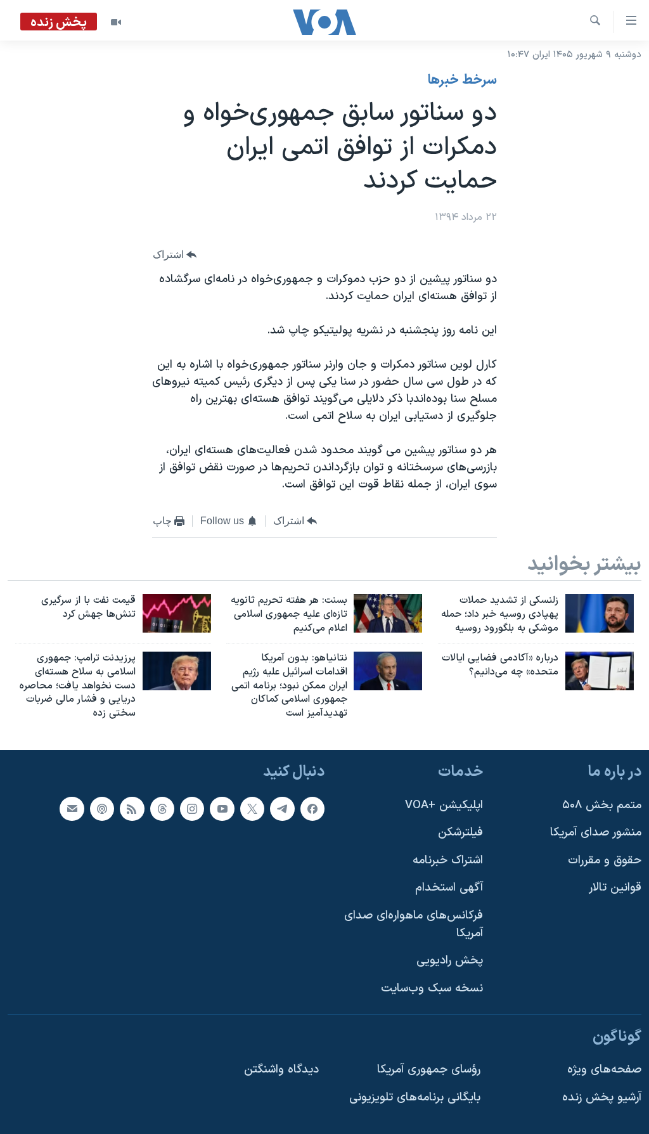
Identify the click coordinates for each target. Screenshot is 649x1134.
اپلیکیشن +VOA (444, 805)
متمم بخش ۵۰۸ (601, 805)
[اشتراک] (72, 809)
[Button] (175, 254)
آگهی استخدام (449, 888)
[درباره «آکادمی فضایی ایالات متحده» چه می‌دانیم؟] (599, 671)
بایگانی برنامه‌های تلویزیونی (414, 1097)
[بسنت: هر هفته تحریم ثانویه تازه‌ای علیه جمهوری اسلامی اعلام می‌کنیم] (388, 613)
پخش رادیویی (449, 960)
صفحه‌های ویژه (604, 1069)
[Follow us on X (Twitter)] (252, 809)
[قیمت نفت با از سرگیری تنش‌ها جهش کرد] (177, 613)
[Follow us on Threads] (162, 809)
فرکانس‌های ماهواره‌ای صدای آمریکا (413, 924)
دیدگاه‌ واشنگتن (281, 1069)
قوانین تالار (615, 888)
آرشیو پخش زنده (601, 1097)
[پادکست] (102, 809)
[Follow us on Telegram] (282, 809)
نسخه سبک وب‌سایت (432, 988)
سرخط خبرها (462, 80)
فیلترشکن (460, 832)
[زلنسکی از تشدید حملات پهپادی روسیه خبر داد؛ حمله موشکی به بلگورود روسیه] (599, 613)
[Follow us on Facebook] (312, 809)
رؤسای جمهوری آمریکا (428, 1069)
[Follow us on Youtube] (222, 809)
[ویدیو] (116, 22)
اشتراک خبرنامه (448, 860)
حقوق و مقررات (604, 860)
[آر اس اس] (132, 809)
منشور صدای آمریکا (595, 832)
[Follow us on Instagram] (192, 809)
